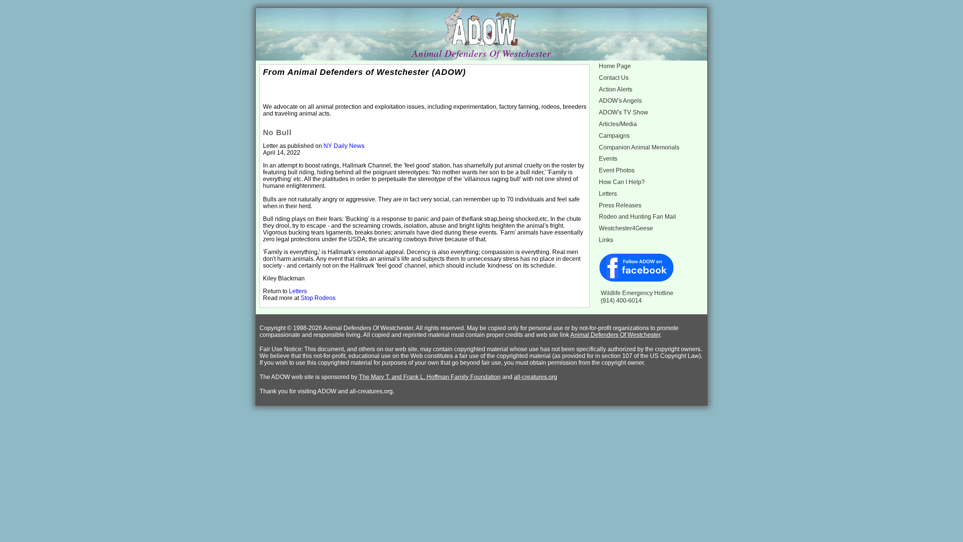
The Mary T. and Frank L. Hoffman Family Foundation (430, 377)
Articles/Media (618, 124)
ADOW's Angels (620, 100)
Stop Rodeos (318, 298)
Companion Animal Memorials (639, 147)
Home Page (615, 66)
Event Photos (617, 170)
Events (608, 158)
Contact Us (614, 78)
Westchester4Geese (626, 228)
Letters (298, 291)
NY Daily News (344, 146)
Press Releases (620, 205)
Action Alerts (615, 89)
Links (606, 240)
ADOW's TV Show (623, 112)
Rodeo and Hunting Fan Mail (637, 216)
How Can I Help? (622, 182)
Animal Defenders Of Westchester (615, 335)
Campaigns (614, 135)
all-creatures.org (535, 377)
